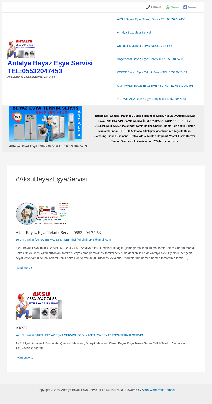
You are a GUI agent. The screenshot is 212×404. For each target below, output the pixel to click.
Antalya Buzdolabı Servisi (134, 32)
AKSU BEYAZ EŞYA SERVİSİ (56, 239)
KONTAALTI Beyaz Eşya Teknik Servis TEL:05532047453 (155, 85)
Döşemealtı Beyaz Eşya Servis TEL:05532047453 (150, 59)
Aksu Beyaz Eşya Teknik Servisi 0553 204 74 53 (58, 232)
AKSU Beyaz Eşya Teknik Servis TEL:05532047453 (151, 19)
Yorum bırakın (25, 239)
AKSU (21, 328)
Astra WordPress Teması (158, 390)
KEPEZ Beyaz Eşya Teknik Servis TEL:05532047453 (152, 72)
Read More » (24, 268)
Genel (81, 335)
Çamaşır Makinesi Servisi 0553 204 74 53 (144, 45)
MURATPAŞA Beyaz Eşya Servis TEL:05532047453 (151, 99)
